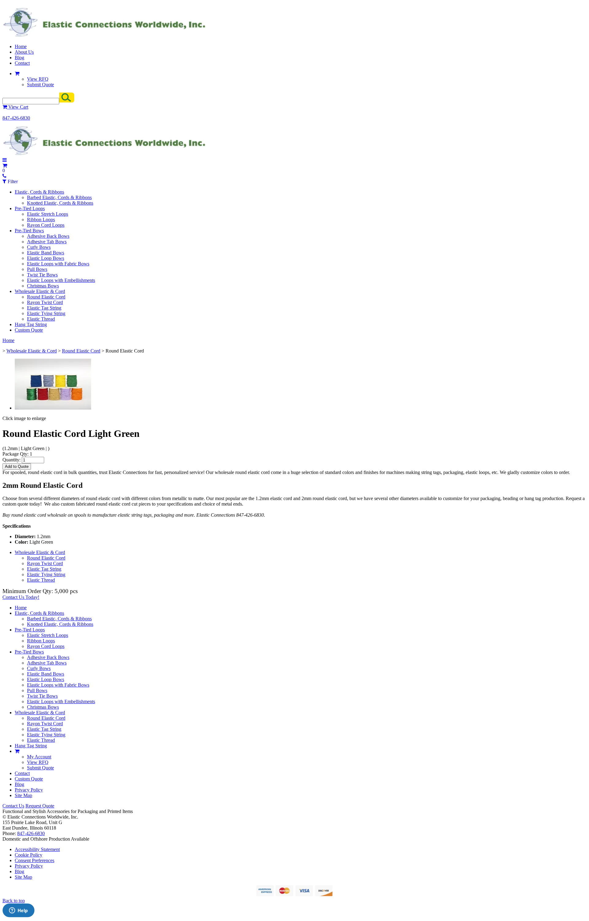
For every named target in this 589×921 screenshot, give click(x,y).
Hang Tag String (31, 324)
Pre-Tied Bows (29, 230)
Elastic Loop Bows (45, 258)
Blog (19, 57)
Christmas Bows (43, 285)
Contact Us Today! (20, 597)
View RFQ (37, 79)
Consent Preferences (34, 860)
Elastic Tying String (46, 313)
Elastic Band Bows (45, 252)
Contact (22, 63)
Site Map (23, 795)
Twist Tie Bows (42, 274)
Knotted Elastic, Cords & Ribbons (60, 203)
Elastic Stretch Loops (47, 214)
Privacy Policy (29, 789)
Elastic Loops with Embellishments (61, 280)
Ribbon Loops (41, 219)
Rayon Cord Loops (45, 225)
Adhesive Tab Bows (47, 241)
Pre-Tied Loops (30, 208)
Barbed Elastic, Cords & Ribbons (59, 197)
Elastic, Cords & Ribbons (39, 192)
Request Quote (39, 805)
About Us (24, 52)
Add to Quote (17, 466)
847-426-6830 (16, 118)
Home (21, 46)
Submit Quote (40, 84)
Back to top (13, 900)
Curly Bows (39, 247)
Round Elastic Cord (46, 296)
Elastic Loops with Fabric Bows (58, 263)
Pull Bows (37, 269)
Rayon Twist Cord (45, 302)
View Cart (17, 107)
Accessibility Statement (37, 849)
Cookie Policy (28, 854)
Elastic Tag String (44, 307)
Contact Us (13, 805)
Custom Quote (29, 330)
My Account (39, 756)
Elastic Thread (41, 319)
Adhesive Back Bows (48, 236)
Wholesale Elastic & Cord (40, 291)
